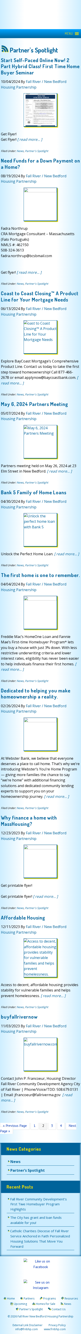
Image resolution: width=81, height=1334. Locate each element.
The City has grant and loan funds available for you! (36, 1220)
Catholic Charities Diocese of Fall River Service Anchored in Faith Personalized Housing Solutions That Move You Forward (40, 1239)
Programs (49, 1298)
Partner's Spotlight (36, 151)
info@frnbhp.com (26, 1329)
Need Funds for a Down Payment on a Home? (40, 163)
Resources (71, 1298)
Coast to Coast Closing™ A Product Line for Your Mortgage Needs (40, 296)
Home (11, 1298)
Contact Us (58, 1309)
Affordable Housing (23, 917)
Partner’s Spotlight (27, 1170)
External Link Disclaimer (28, 1325)
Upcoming (20, 1304)
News (20, 151)
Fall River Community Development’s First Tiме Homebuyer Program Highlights (38, 1204)
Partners (29, 1298)
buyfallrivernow (19, 1016)
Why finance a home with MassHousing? (29, 820)
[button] (69, 33)
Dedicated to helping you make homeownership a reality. (35, 693)
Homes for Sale (45, 1304)
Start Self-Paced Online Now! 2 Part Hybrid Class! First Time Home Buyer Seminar (40, 66)
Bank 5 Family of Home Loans (33, 492)
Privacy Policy (57, 1325)
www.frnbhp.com (54, 1329)
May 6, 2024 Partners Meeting (34, 404)
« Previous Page (15, 1126)
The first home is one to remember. (40, 575)
